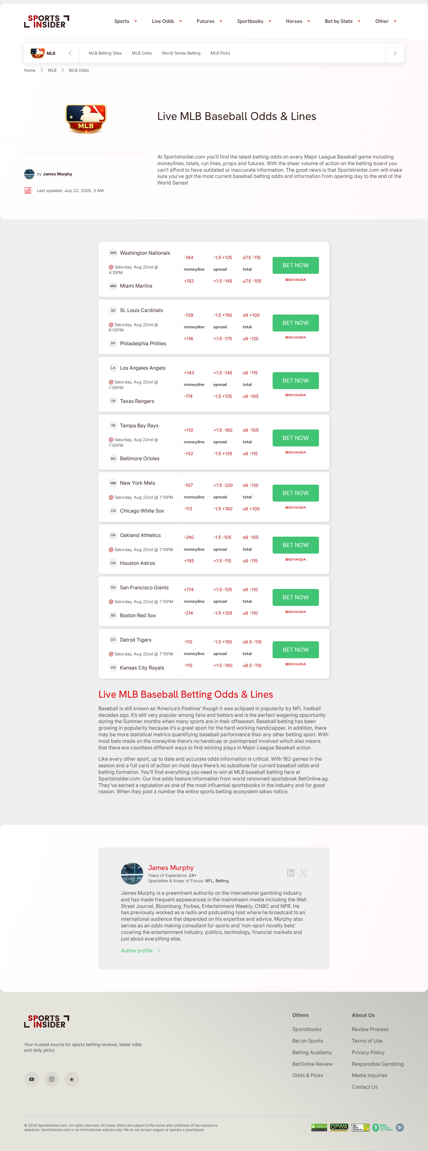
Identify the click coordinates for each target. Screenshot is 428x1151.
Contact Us (365, 1087)
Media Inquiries (369, 1075)
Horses (294, 21)
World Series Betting (181, 53)
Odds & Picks (307, 1075)
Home (29, 70)
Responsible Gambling (378, 1064)
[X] (303, 873)
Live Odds (163, 21)
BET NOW (296, 265)
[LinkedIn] (291, 873)
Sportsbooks (306, 1029)
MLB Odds (142, 53)
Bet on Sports (307, 1041)
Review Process (370, 1029)
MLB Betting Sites (105, 53)
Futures (206, 21)
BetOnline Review (312, 1064)
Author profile (137, 950)
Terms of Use (367, 1041)
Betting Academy (312, 1052)
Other (382, 21)
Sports (121, 21)
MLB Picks (220, 53)
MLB (52, 70)
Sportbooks (250, 21)
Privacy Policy (368, 1052)
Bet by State (339, 21)
